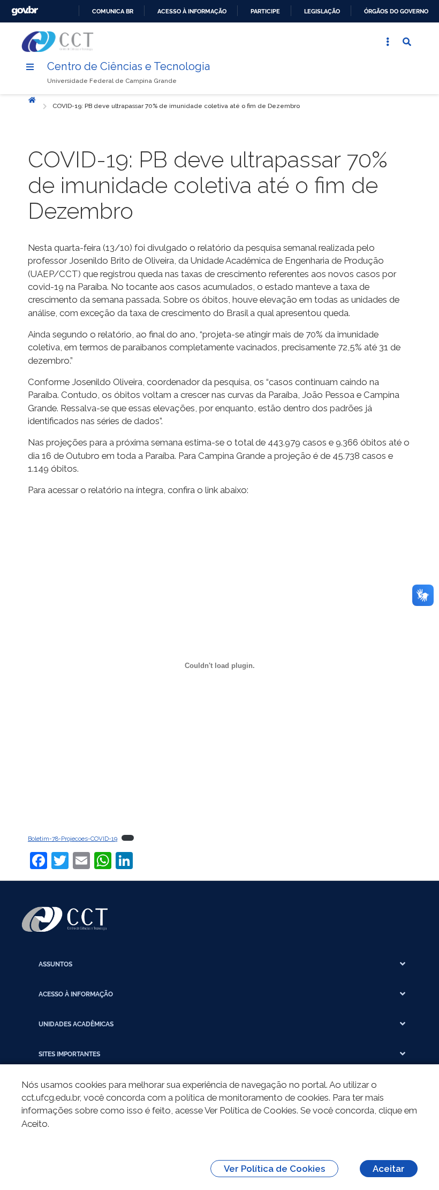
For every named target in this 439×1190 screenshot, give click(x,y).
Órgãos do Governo (396, 11)
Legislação (322, 11)
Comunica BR (112, 11)
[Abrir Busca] (407, 41)
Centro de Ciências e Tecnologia (128, 66)
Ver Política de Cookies (274, 1168)
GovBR (24, 11)
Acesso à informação (191, 11)
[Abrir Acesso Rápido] (387, 41)
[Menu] (30, 66)
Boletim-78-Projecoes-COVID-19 (72, 838)
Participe (265, 11)
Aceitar (389, 1168)
